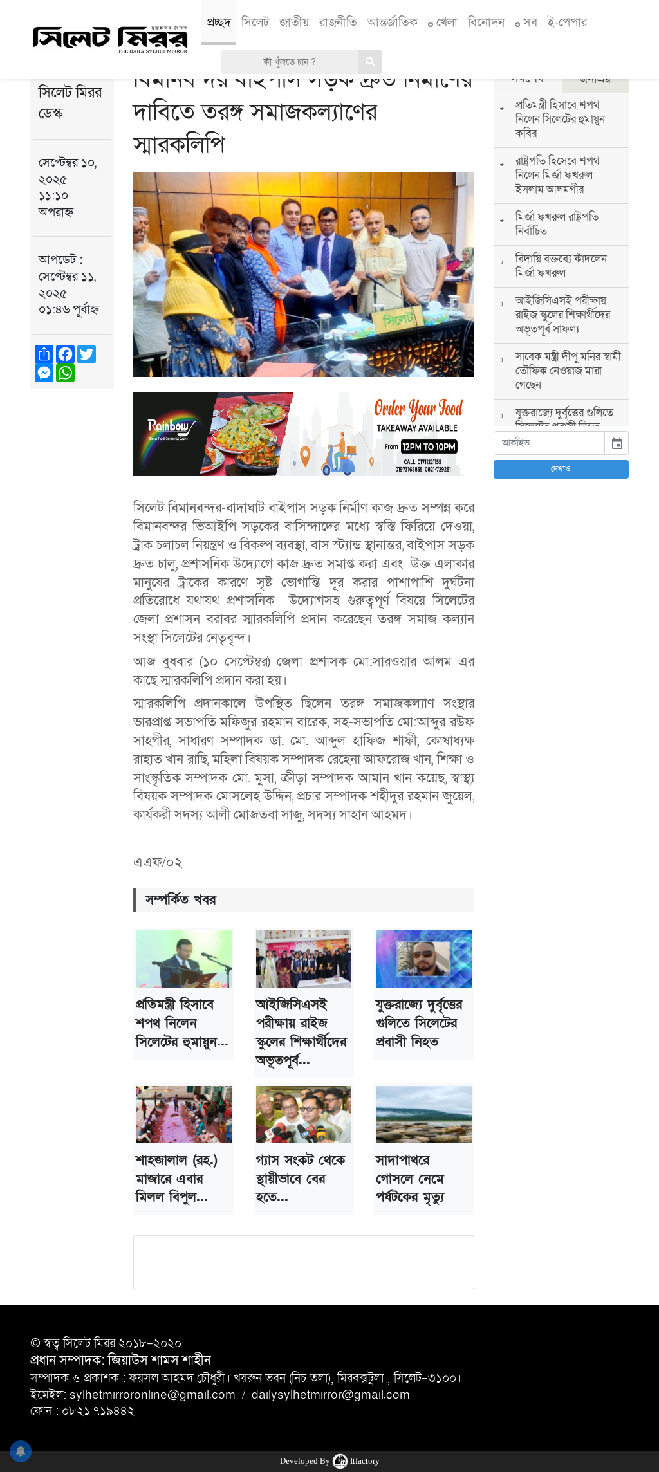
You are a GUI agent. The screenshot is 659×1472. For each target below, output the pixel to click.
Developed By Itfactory (330, 1461)
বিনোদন (486, 22)
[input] (549, 443)
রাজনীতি (338, 22)
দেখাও (561, 469)
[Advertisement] (72, 598)
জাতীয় (294, 22)
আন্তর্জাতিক (392, 22)
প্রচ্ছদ (219, 22)
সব (528, 22)
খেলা (445, 22)
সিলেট (255, 22)
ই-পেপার (567, 22)
